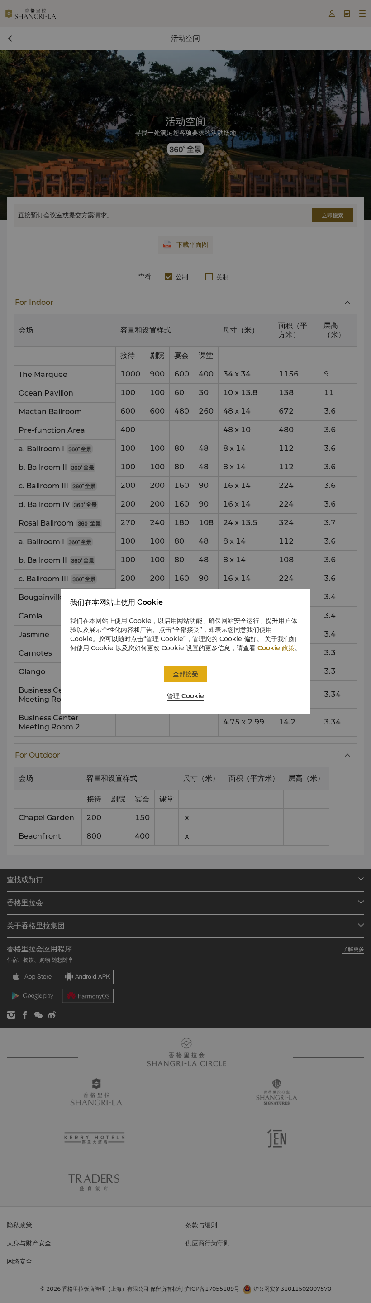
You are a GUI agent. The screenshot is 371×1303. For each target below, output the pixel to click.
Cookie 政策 (276, 648)
